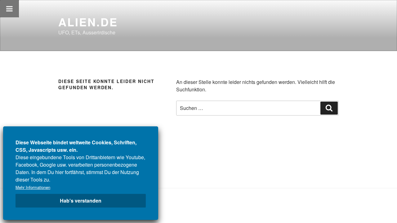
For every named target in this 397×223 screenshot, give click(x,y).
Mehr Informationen (33, 187)
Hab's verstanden (80, 200)
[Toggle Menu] (9, 8)
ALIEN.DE (88, 22)
